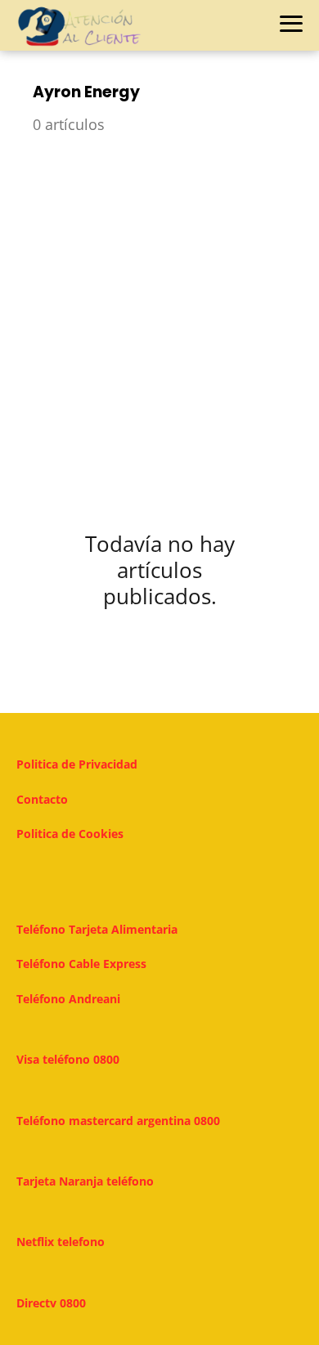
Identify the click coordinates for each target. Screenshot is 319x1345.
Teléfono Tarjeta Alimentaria (96, 929)
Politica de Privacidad (76, 764)
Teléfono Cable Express (81, 963)
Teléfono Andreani (68, 999)
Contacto (42, 799)
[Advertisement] (159, 321)
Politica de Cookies (70, 833)
